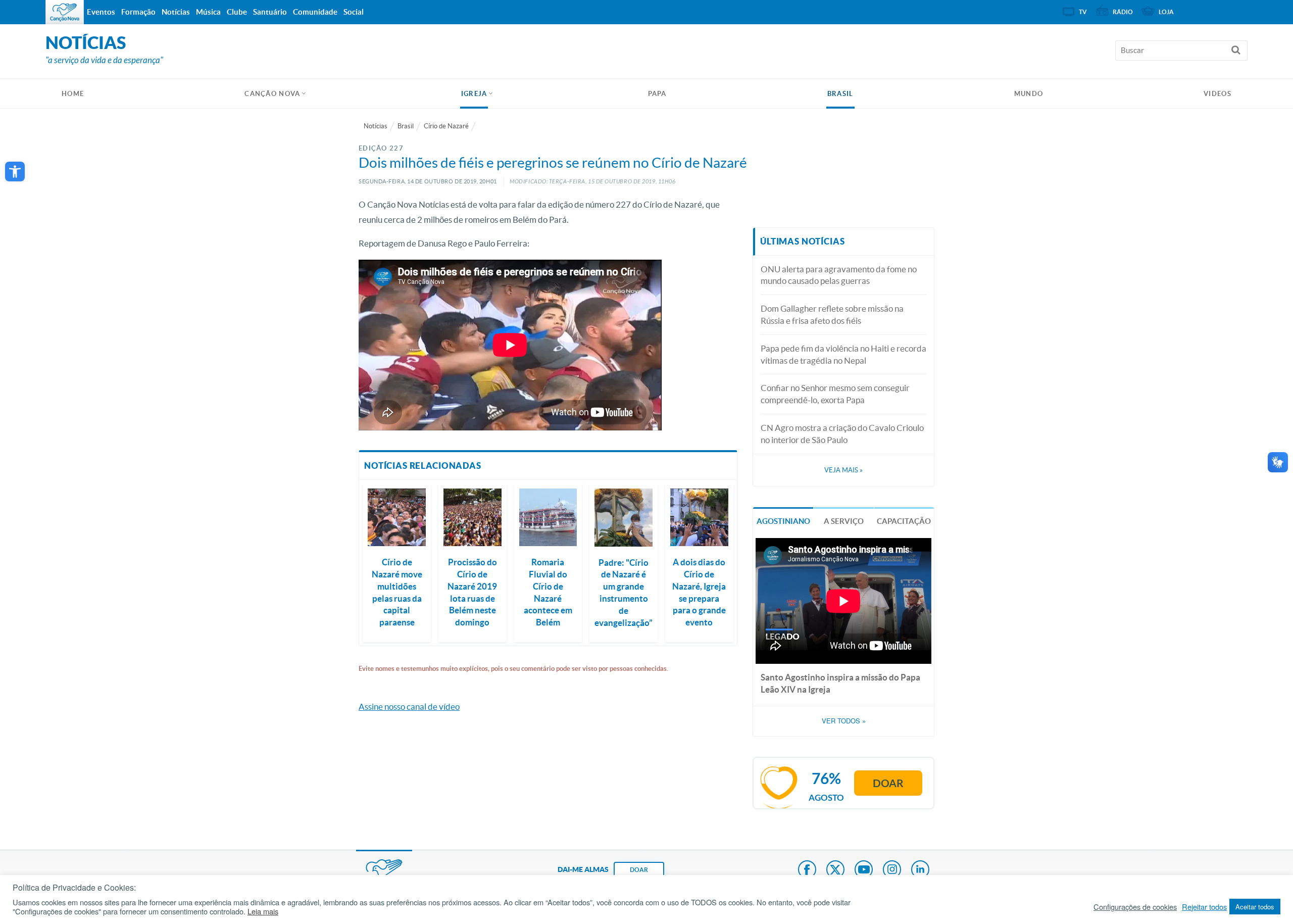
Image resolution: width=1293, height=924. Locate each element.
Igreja (474, 94)
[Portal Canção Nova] (64, 12)
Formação (138, 12)
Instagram (892, 870)
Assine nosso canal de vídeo (409, 706)
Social (353, 12)
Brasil (840, 94)
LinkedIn (920, 870)
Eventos (101, 12)
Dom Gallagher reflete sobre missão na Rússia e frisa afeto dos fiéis (832, 314)
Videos (1217, 94)
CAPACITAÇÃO (904, 521)
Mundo (1028, 94)
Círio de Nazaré (446, 126)
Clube (237, 12)
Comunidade (315, 12)
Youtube (864, 870)
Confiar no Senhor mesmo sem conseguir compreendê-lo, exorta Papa (835, 394)
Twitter (835, 870)
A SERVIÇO (844, 521)
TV (1083, 12)
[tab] (783, 520)
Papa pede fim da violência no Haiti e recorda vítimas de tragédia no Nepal (843, 354)
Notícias (375, 126)
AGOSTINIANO (783, 521)
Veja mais (843, 470)
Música (208, 12)
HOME (73, 94)
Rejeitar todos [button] (1204, 906)
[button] (15, 171)
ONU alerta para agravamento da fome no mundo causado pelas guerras (839, 275)
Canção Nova (272, 94)
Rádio (1123, 12)
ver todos (844, 720)
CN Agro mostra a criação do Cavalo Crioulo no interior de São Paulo (842, 434)
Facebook (807, 870)
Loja (1166, 12)
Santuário (270, 12)
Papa (657, 94)
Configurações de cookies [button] (1135, 906)
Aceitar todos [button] (1254, 906)
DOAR (639, 869)
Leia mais (262, 911)
